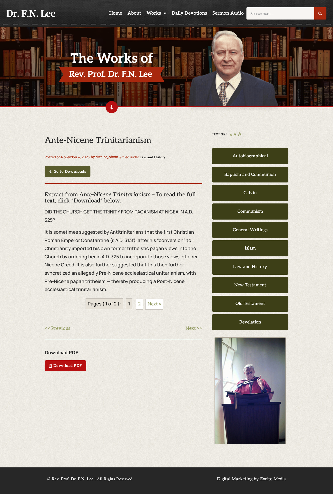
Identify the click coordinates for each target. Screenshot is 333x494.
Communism (250, 211)
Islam (250, 248)
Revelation (250, 322)
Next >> (194, 328)
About (134, 13)
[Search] (320, 13)
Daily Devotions (189, 13)
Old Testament (250, 303)
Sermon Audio (228, 13)
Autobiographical (250, 156)
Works (154, 13)
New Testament (250, 285)
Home (115, 13)
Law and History (153, 157)
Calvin (250, 192)
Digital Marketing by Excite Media (251, 479)
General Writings (250, 229)
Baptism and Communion (250, 174)
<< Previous (57, 328)
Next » (154, 304)
